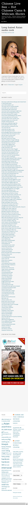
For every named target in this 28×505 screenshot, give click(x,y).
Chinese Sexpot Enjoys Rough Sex (10, 169)
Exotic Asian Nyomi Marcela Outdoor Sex (11, 165)
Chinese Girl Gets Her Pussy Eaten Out (11, 150)
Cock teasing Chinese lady (8, 292)
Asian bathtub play (6, 239)
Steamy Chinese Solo (7, 315)
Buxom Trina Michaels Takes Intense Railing (18, 460)
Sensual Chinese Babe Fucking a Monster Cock (13, 176)
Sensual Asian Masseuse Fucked (9, 223)
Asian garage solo (6, 243)
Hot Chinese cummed (7, 328)
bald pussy (5, 439)
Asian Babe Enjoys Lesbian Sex (9, 161)
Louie (13, 32)
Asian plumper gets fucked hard (9, 109)
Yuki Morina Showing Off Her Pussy (10, 153)
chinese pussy (5, 448)
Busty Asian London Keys (7, 137)
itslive (10, 470)
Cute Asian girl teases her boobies (10, 117)
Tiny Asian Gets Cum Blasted (8, 156)
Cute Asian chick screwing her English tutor (12, 111)
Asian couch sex (5, 258)
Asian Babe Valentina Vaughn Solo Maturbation (13, 170)
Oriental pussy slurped (7, 275)
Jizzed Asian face (6, 266)
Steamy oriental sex (6, 325)
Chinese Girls (11, 84)
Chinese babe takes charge (8, 290)
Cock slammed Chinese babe (8, 263)
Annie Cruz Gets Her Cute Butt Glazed (10, 155)
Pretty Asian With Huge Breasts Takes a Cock (12, 187)
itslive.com (5, 472)
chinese (8, 447)
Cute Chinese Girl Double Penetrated (10, 141)
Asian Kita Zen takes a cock (8, 129)
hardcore (5, 459)
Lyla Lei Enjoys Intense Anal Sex (9, 200)
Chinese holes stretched (7, 307)
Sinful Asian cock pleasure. (8, 246)
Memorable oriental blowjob (8, 240)
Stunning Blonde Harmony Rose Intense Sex (17, 456)
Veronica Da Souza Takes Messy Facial (17, 463)
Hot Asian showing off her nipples (9, 114)
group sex (9, 454)
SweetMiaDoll (16, 435)
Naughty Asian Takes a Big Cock (9, 208)
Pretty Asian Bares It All (7, 147)
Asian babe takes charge (7, 237)
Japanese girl (4, 474)
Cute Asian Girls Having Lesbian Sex (10, 173)
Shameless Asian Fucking (7, 310)
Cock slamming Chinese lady (8, 257)
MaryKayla (15, 436)
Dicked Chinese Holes (7, 289)
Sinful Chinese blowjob (7, 312)
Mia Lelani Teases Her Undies (9, 138)
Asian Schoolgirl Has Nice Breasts (9, 164)
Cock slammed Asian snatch (8, 245)
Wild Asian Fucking (6, 271)
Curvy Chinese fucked (7, 322)
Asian (6, 423)
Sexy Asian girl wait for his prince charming (12, 316)
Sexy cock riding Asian (7, 277)
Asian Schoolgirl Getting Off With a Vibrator (12, 158)
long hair (21, 84)
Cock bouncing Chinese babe (8, 324)
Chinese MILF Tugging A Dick (8, 144)
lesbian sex (7, 475)
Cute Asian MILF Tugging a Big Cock (10, 182)
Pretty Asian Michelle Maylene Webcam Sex (12, 167)
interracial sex (5, 470)
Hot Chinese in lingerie (7, 306)
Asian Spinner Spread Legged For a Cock (11, 179)
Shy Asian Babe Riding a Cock (8, 190)
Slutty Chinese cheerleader (8, 269)
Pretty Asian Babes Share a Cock (9, 202)
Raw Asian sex (5, 298)
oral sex (8, 477)
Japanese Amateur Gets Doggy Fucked (11, 197)
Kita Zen (3, 475)
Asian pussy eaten (6, 327)
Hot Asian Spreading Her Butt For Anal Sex (11, 185)
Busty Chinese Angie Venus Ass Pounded (11, 228)
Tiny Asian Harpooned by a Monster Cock (11, 194)
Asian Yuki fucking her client (8, 130)
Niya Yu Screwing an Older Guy (9, 229)
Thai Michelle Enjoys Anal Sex (8, 143)
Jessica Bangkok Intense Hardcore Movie (11, 132)
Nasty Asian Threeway (7, 242)
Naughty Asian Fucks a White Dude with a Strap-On (13, 207)
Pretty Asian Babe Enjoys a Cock (9, 178)
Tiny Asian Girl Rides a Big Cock (9, 220)
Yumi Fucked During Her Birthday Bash (11, 159)
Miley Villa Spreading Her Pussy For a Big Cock (12, 217)
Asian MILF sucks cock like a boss (9, 108)
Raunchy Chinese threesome (8, 296)
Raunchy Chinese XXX (7, 254)
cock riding (6, 451)
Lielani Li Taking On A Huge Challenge (10, 140)
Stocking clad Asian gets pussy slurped (11, 286)
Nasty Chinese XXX (6, 283)
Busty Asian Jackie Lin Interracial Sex (10, 216)
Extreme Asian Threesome (8, 267)
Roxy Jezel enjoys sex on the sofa (9, 120)
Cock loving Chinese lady (7, 284)
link (27, 481)
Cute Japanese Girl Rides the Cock (10, 205)
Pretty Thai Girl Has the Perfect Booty (10, 196)
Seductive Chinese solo (7, 330)
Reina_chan (16, 432)
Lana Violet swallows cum (8, 105)
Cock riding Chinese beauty (8, 293)
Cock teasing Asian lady (7, 272)
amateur (5, 421)
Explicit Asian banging (7, 278)
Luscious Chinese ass (7, 248)
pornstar (9, 479)
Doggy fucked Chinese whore (8, 236)
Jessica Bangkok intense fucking (9, 124)
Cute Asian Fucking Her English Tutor (10, 219)
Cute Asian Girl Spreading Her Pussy (10, 152)
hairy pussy (6, 456)
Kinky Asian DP (5, 295)
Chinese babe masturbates (8, 234)
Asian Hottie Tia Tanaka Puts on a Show (11, 181)
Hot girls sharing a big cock (8, 121)
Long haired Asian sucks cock (8, 232)
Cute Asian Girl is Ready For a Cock (10, 231)
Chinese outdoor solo (7, 299)
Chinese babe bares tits (7, 249)
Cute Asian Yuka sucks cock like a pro (10, 118)
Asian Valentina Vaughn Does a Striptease (12, 199)
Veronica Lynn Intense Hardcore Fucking (11, 214)
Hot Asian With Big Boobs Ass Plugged (10, 188)
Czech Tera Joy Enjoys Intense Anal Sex (18, 466)
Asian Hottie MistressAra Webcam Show (11, 184)
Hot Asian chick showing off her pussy (10, 112)
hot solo (7, 465)
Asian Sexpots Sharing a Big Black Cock (11, 222)
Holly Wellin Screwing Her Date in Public (18, 452)
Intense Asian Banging (7, 313)
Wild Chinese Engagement (8, 319)
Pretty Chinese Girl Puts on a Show (10, 193)
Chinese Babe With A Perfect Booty (10, 162)
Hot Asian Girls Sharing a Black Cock (10, 191)
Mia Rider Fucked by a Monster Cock (10, 211)
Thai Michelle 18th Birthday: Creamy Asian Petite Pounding (18, 429)
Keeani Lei (10, 473)
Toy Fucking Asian (6, 255)
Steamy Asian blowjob (7, 251)
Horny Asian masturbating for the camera (11, 115)
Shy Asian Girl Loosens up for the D (10, 204)
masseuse (4, 477)
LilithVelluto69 (16, 433)
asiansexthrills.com (6, 437)
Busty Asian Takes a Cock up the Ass (10, 213)
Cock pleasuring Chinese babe (9, 287)
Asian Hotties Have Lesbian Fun (9, 210)
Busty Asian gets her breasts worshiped (11, 252)
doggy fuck (5, 453)
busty (3, 447)
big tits (7, 442)
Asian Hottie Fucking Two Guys (9, 175)
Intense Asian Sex (6, 318)
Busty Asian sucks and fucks (8, 301)
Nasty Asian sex (5, 261)
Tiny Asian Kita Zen (6, 127)
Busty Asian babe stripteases (8, 264)
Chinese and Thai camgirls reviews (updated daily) (18, 419)
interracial (7, 467)
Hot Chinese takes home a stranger (10, 304)
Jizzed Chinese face (6, 309)
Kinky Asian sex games (7, 260)
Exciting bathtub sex (6, 280)
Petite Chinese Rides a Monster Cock (10, 226)
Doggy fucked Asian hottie (8, 281)
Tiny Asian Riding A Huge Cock (9, 146)
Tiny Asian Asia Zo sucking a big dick (10, 106)
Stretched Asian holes (7, 274)
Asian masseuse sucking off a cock (10, 126)
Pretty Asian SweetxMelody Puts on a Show (12, 172)
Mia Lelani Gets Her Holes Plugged (10, 149)
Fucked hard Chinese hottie (8, 303)
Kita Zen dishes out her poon (8, 135)
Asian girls (6, 432)
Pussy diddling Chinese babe (8, 321)
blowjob (5, 444)
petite (4, 479)
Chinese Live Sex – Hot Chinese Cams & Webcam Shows (14, 9)
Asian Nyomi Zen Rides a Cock (9, 225)
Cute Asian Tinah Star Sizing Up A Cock (11, 133)
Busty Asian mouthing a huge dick (9, 123)
